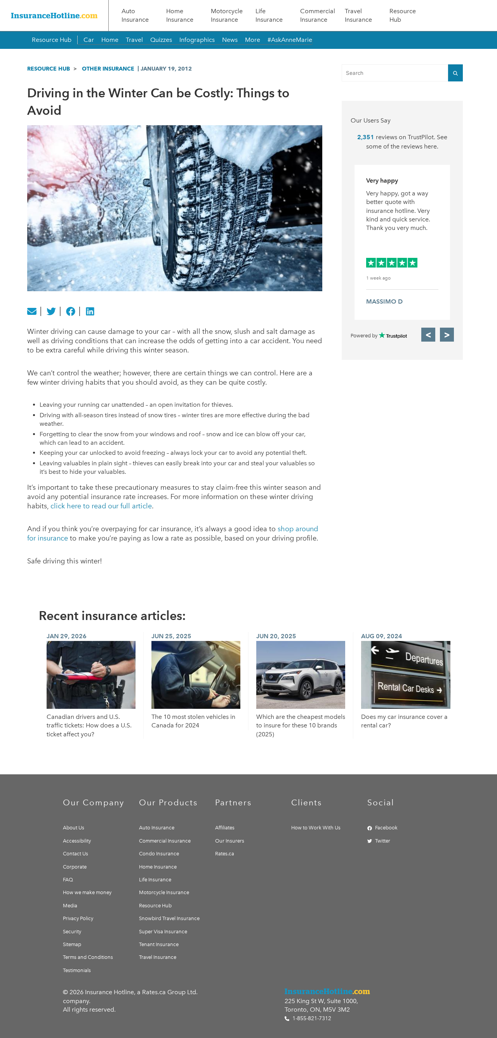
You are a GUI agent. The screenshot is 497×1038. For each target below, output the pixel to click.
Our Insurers (229, 841)
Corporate (75, 867)
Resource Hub (402, 15)
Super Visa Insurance (163, 931)
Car (88, 39)
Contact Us (75, 854)
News (230, 39)
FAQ (68, 880)
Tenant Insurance (159, 944)
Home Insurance (179, 15)
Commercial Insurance (317, 15)
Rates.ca (224, 854)
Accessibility (77, 841)
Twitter (382, 841)
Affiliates (225, 828)
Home (109, 39)
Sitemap (72, 944)
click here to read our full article (101, 506)
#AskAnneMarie (290, 39)
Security (72, 931)
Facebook (386, 828)
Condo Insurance (159, 854)
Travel (134, 39)
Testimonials (77, 970)
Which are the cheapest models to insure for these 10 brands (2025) (300, 725)
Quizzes (161, 39)
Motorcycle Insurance (227, 15)
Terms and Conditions (88, 957)
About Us (73, 828)
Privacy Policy (78, 918)
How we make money (87, 892)
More (252, 39)
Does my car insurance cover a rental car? (404, 721)
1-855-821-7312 (311, 1018)
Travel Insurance (358, 15)
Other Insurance (108, 69)
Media (70, 905)
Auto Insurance (135, 15)
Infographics (197, 39)
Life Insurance (269, 15)
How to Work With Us (316, 828)
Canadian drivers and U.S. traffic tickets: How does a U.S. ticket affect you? (89, 725)
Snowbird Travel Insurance (169, 918)
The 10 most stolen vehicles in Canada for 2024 (193, 721)
